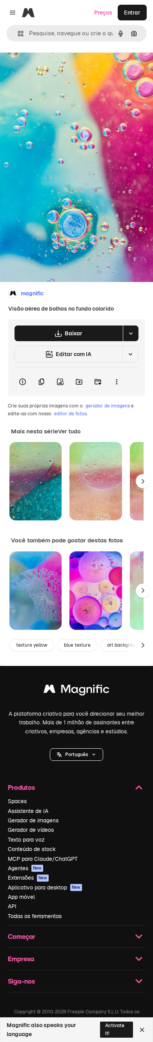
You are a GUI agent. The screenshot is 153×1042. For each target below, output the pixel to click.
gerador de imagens (108, 406)
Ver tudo (69, 431)
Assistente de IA (28, 811)
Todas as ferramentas (35, 916)
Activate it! (114, 1029)
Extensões (27, 877)
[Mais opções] (116, 381)
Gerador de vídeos (31, 829)
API (12, 906)
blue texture (77, 645)
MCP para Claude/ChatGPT (43, 858)
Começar (21, 936)
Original (50, 67)
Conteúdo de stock (32, 849)
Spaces (17, 801)
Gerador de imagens (33, 820)
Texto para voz (26, 839)
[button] (76, 754)
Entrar (132, 12)
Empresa (21, 959)
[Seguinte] (143, 481)
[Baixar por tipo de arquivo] (130, 333)
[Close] (142, 1030)
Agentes (25, 868)
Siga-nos (21, 981)
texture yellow (31, 645)
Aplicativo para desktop (44, 887)
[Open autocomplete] (17, 33)
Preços (103, 12)
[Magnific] (76, 691)
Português (76, 754)
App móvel (21, 896)
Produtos (21, 787)
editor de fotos (70, 414)
